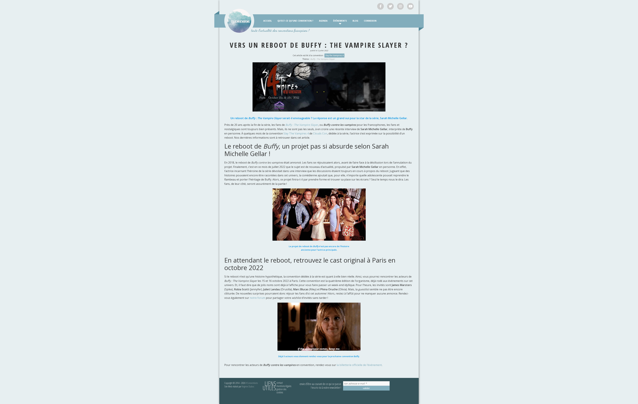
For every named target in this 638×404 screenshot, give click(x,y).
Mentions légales (283, 386)
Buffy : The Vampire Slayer (322, 59)
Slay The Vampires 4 (296, 133)
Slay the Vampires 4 (334, 55)
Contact (279, 383)
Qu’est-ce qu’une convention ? (295, 20)
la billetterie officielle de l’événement (359, 365)
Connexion (370, 20)
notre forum (257, 298)
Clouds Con (320, 133)
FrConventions (252, 383)
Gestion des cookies (281, 390)
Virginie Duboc (248, 386)
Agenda (323, 20)
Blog (355, 20)
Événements (340, 20)
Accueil (267, 20)
